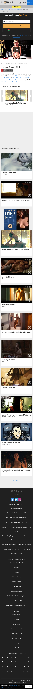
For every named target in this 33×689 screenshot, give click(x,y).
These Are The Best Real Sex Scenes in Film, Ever (16, 529)
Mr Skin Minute (16, 9)
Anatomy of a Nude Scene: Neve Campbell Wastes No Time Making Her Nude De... (16, 415)
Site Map (16, 567)
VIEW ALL (25, 671)
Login (24, 2)
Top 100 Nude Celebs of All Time (16, 522)
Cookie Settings (16, 591)
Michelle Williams (6, 78)
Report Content (16, 600)
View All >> (16, 480)
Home (2, 9)
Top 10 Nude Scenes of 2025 (16, 513)
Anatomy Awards (16, 508)
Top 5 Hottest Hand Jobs (8, 277)
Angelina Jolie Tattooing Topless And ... (16, 103)
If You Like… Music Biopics (9, 387)
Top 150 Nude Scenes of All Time (16, 517)
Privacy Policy (24, 35)
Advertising (16, 624)
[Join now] (30, 2)
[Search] (20, 2)
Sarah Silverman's (16, 76)
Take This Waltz (17, 78)
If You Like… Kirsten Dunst (9, 173)
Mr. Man (16, 643)
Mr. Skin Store (16, 638)
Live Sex (16, 648)
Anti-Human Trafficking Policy (16, 605)
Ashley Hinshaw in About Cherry (10, 82)
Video (8, 9)
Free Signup (17, 25)
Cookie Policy (16, 586)
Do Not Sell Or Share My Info (16, 596)
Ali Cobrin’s (26, 78)
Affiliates (16, 619)
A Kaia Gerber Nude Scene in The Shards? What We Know (16, 551)
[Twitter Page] (16, 499)
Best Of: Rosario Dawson (8, 304)
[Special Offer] (16, 128)
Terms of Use (16, 37)
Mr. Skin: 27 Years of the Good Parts (11, 442)
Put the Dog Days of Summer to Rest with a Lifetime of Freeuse (16, 538)
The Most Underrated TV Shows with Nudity (16, 544)
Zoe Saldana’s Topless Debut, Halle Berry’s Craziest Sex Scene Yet (16, 470)
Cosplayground (16, 629)
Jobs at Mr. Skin (16, 633)
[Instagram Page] (19, 499)
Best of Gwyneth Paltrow (8, 360)
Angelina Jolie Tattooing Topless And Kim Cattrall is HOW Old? (16, 249)
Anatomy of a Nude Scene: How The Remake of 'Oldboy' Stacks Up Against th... (16, 200)
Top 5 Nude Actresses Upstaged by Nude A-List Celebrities (16, 332)
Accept (28, 686)
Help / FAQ (16, 572)
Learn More (13, 685)
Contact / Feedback (16, 563)
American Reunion (14, 80)
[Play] (16, 49)
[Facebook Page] (12, 499)
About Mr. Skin (16, 615)
